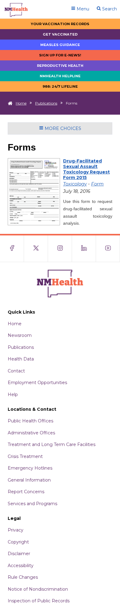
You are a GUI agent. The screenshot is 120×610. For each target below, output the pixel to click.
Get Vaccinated (60, 34)
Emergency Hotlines (30, 468)
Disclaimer (19, 553)
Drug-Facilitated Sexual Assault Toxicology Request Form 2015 (86, 169)
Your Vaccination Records (60, 24)
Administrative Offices (31, 433)
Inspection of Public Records (39, 601)
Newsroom (20, 335)
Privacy (15, 530)
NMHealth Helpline (60, 76)
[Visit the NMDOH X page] (36, 248)
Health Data (21, 359)
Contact (16, 371)
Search (109, 9)
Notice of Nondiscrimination (38, 589)
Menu (82, 9)
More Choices (62, 128)
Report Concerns (26, 491)
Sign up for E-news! (60, 55)
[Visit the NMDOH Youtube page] (108, 248)
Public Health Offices (30, 421)
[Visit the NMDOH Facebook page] (12, 248)
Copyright (18, 542)
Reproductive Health (60, 65)
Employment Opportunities (37, 382)
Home (21, 103)
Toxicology (75, 184)
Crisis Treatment (25, 456)
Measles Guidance (60, 45)
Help (13, 394)
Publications (46, 103)
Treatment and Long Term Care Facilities (51, 444)
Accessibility (21, 565)
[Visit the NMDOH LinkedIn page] (84, 248)
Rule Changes (23, 577)
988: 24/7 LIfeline (60, 86)
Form (97, 184)
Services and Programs (32, 503)
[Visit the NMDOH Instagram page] (60, 248)
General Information (29, 480)
